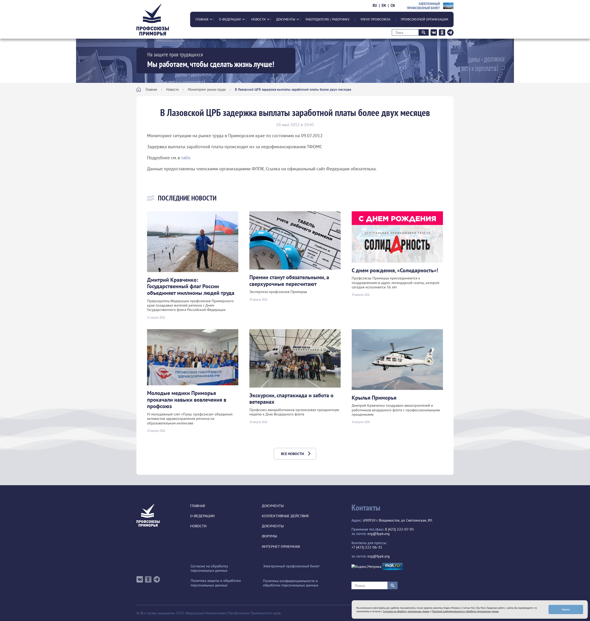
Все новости (292, 453)
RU (375, 5)
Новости (258, 19)
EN (384, 5)
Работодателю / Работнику (328, 19)
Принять (566, 609)
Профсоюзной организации (424, 19)
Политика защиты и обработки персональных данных (216, 582)
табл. (186, 158)
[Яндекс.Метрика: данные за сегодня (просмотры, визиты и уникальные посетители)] (366, 566)
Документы (285, 19)
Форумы (269, 536)
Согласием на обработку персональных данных (406, 611)
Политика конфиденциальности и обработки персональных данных (290, 583)
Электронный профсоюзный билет (291, 566)
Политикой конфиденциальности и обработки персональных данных (465, 611)
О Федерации (230, 19)
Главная (201, 19)
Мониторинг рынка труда (207, 89)
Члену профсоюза (375, 19)
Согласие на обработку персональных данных (209, 568)
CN (393, 5)
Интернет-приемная (281, 546)
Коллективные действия (285, 516)
